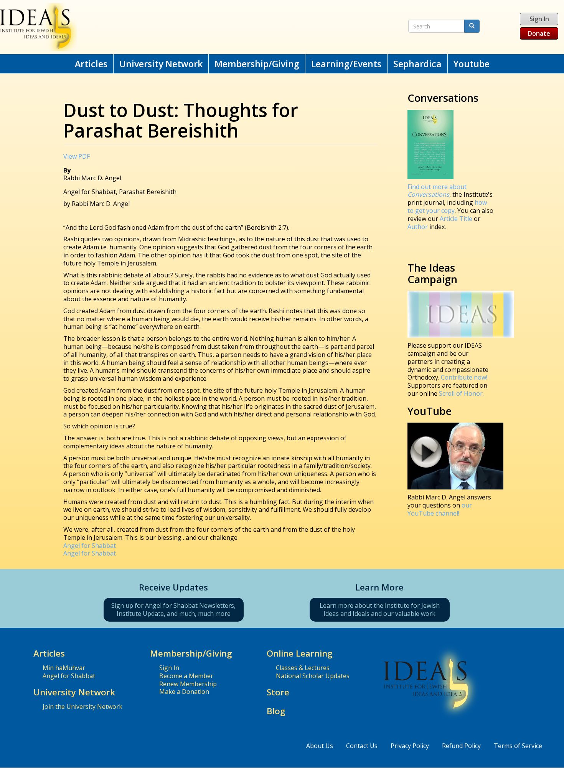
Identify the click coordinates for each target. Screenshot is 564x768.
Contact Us (362, 745)
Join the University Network (82, 706)
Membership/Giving (256, 64)
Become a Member (186, 676)
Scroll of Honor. (461, 393)
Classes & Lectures (303, 667)
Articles (91, 64)
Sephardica (417, 64)
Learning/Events (346, 64)
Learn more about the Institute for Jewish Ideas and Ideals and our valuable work (380, 609)
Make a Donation (184, 691)
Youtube (472, 64)
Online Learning (300, 653)
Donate (539, 33)
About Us (319, 745)
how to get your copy (447, 206)
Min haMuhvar (64, 667)
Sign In (539, 19)
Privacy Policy (410, 745)
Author (417, 226)
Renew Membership (188, 684)
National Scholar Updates (313, 676)
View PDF (76, 156)
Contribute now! (464, 377)
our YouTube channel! (439, 509)
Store (278, 692)
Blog (276, 711)
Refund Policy (461, 745)
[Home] (184, 27)
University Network (161, 64)
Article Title (457, 218)
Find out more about (437, 190)
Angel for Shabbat (89, 545)
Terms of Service (518, 745)
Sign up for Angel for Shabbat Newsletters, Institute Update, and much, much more (173, 609)
